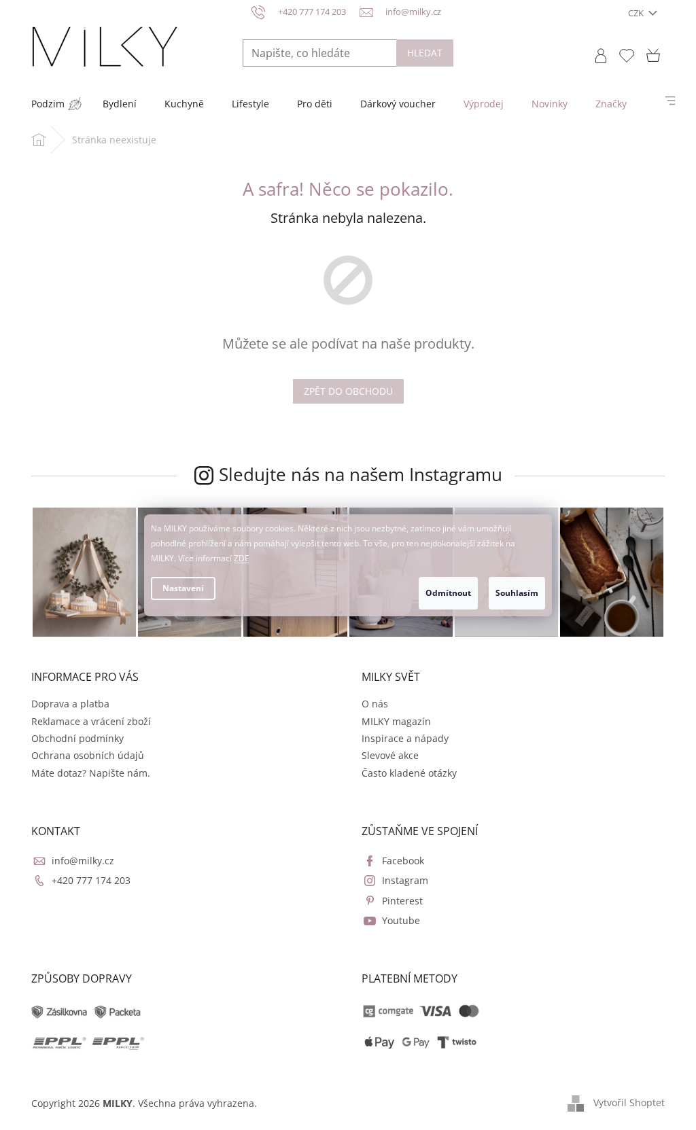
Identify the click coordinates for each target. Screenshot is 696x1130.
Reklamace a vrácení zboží (91, 721)
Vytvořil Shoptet (629, 1101)
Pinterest (402, 900)
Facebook (403, 860)
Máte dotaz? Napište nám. (90, 772)
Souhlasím (516, 593)
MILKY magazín (396, 721)
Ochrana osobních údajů (87, 755)
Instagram (405, 880)
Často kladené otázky (409, 772)
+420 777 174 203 (91, 880)
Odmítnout (448, 593)
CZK (637, 13)
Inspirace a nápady (405, 738)
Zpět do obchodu (348, 391)
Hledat (424, 52)
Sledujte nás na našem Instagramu (360, 474)
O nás (375, 703)
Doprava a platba (70, 703)
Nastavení (183, 588)
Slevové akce (390, 755)
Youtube (401, 920)
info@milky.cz (83, 860)
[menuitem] (48, 104)
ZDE (241, 558)
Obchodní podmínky (77, 738)
